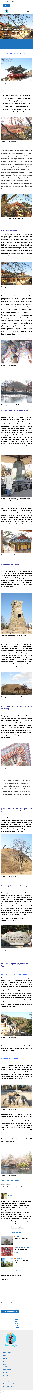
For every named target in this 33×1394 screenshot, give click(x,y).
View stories (6, 1227)
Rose (15, 34)
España (5, 1372)
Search (6, 5)
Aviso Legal (6, 1381)
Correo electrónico (6, 1303)
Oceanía (16, 1327)
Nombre (3, 1296)
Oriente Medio (7, 1370)
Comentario (4, 1279)
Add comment (26, 34)
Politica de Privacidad (9, 1384)
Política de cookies (8, 1387)
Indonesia (19, 1247)
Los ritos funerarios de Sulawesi (20, 1250)
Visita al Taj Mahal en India (21, 1238)
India (18, 1236)
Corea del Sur (10, 1180)
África (16, 1319)
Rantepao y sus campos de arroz (21, 1261)
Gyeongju (17, 1180)
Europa (17, 1325)
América (16, 1321)
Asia (3, 1180)
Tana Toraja (26, 1247)
